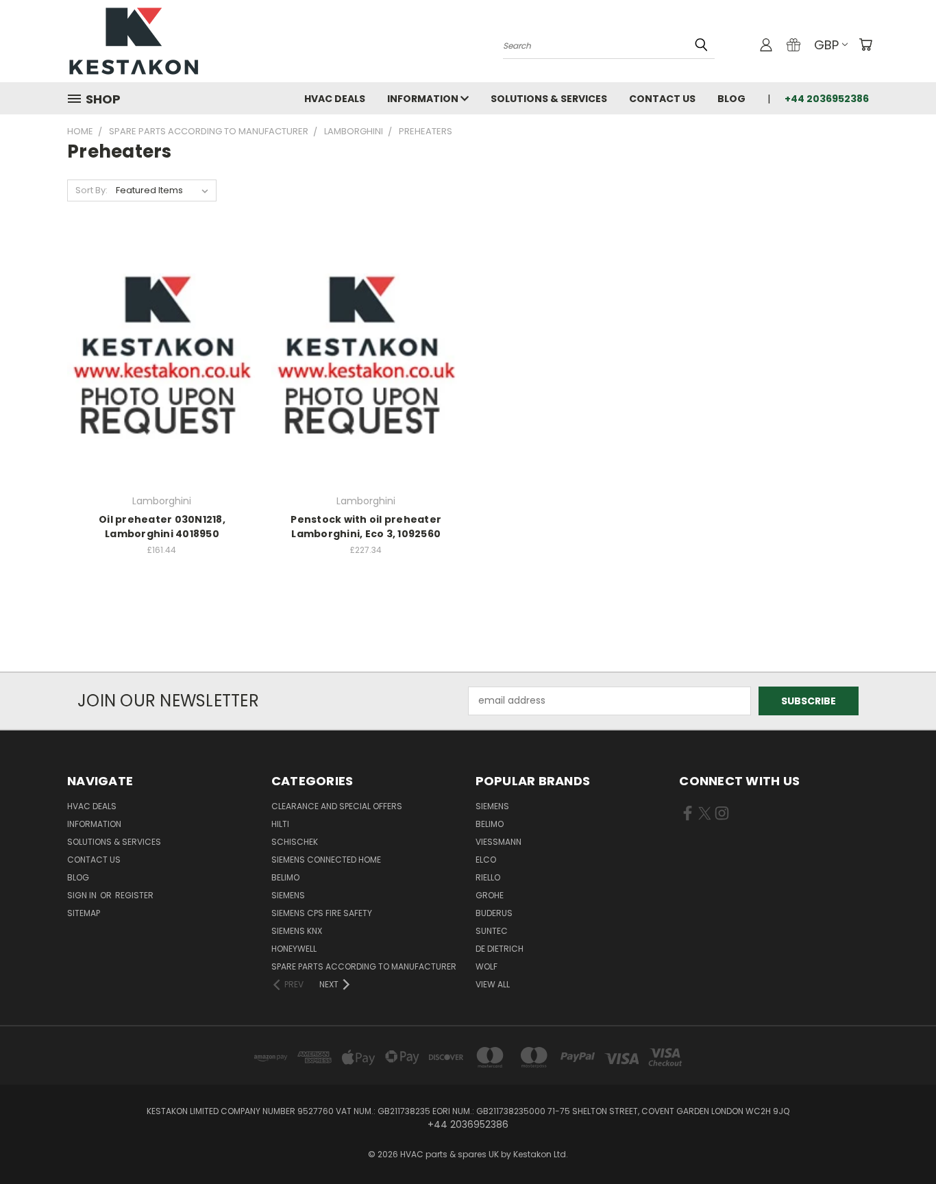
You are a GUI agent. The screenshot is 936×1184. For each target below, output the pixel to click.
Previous (900, 1141)
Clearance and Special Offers (336, 806)
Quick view (162, 331)
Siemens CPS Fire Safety (321, 913)
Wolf (486, 966)
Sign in (83, 895)
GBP (826, 44)
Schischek (294, 842)
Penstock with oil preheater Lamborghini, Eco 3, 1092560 (366, 527)
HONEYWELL (294, 948)
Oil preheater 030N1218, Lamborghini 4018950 (162, 527)
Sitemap (83, 913)
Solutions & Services (549, 99)
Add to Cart (162, 383)
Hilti (280, 824)
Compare (157, 358)
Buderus (494, 913)
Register (134, 895)
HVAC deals (334, 99)
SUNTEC (492, 931)
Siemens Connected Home (326, 859)
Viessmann (498, 842)
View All (493, 984)
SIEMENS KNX (296, 931)
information (423, 99)
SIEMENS (288, 895)
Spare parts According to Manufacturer (363, 966)
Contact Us (662, 99)
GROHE (490, 895)
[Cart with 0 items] (865, 44)
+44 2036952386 (827, 99)
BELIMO (285, 877)
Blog (731, 99)
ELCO (486, 859)
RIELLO (488, 877)
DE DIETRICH (500, 948)
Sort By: (91, 190)
